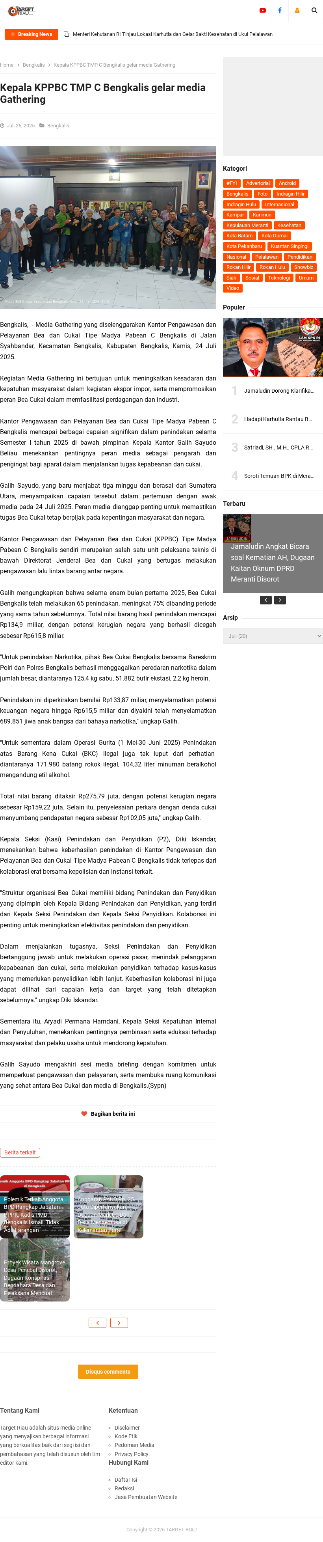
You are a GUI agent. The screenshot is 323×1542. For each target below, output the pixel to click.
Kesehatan (289, 225)
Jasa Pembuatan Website (146, 1497)
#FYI (231, 183)
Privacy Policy (132, 1454)
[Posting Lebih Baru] (97, 1323)
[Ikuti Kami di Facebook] (279, 10)
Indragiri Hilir (290, 194)
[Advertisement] (273, 106)
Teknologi (279, 278)
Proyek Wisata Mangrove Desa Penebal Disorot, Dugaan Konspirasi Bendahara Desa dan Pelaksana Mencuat (34, 1277)
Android (287, 183)
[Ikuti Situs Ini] (297, 10)
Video (232, 288)
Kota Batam (239, 236)
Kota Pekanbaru (244, 246)
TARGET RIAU (181, 1530)
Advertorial (258, 183)
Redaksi (124, 1488)
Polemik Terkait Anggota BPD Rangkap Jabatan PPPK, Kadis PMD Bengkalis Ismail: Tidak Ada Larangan (33, 1214)
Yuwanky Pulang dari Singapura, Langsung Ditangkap (132, 43)
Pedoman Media (134, 1445)
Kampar (235, 215)
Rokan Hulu (272, 267)
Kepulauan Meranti (247, 225)
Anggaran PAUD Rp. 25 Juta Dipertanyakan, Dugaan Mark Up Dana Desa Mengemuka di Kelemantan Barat (106, 1214)
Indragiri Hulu (241, 204)
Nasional (236, 257)
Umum (306, 278)
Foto (262, 194)
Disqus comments (108, 1372)
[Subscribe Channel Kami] (262, 10)
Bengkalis (59, 126)
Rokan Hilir (238, 267)
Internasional (279, 204)
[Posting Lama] (119, 1323)
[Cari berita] (314, 10)
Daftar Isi (126, 1480)
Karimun (262, 215)
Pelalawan (266, 257)
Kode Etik (126, 1436)
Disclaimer (127, 1428)
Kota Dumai (275, 236)
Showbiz (303, 267)
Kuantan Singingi (289, 246)
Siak (231, 278)
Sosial (252, 278)
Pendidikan (300, 257)
